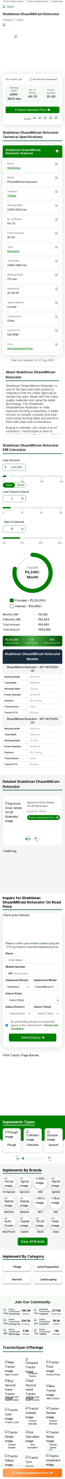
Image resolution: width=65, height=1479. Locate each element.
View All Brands (33, 1241)
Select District (15, 1006)
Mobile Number (15, 966)
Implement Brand (17, 980)
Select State (14, 993)
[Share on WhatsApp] (51, 119)
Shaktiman (14, 167)
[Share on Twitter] (46, 119)
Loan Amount (11, 460)
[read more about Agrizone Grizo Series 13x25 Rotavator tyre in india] (15, 812)
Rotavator (13, 251)
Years (9, 485)
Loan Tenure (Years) (16, 491)
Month (20, 485)
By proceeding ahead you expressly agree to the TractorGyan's (34, 1025)
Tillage (11, 195)
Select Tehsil (42, 1006)
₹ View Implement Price (42, 817)
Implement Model (45, 980)
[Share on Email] (57, 119)
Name (9, 953)
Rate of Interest (14, 522)
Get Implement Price (20, 348)
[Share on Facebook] (35, 119)
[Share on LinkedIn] (40, 119)
